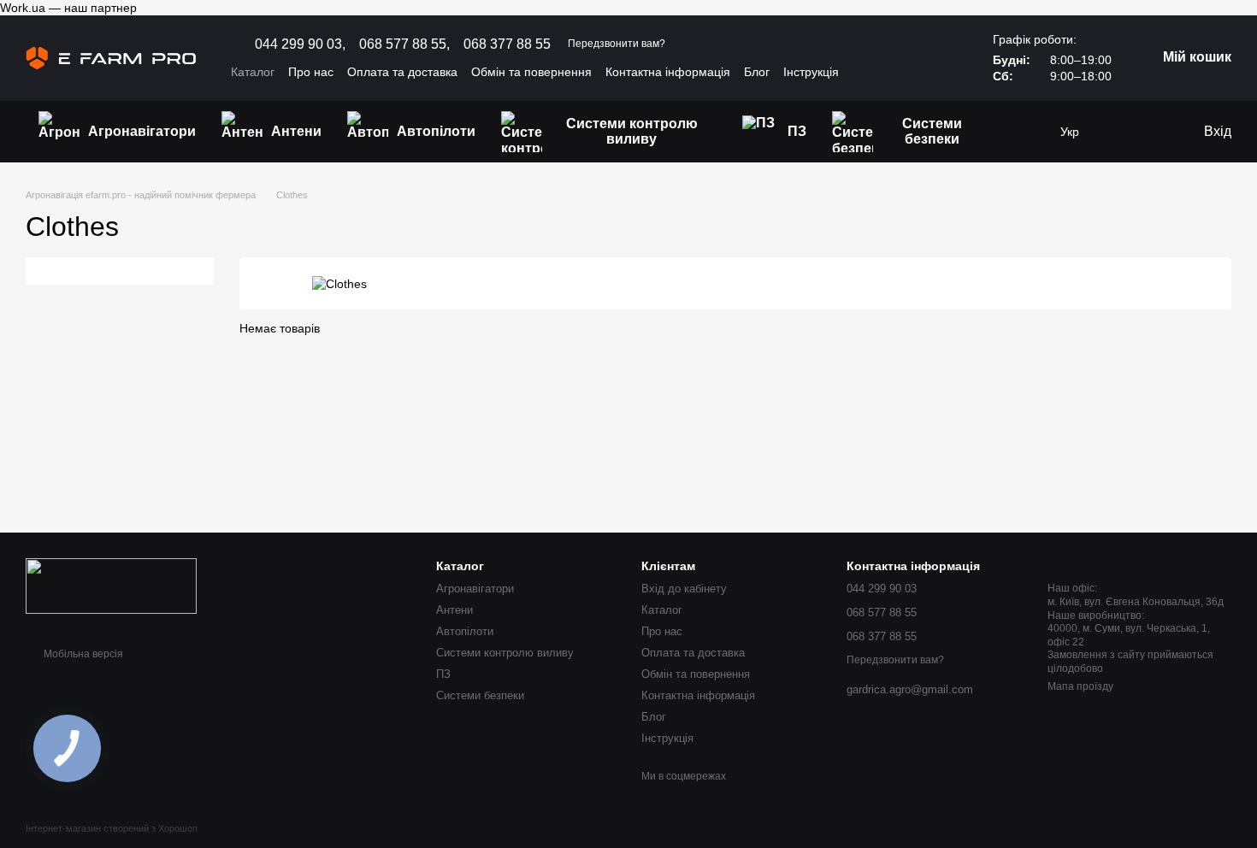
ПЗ (797, 131)
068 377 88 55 (507, 44)
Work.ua (22, 8)
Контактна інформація (667, 72)
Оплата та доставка (402, 72)
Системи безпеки (932, 131)
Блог (757, 72)
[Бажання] (1120, 131)
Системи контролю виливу (632, 131)
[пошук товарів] (1026, 131)
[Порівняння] (1154, 131)
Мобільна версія (82, 654)
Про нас (310, 72)
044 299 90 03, (300, 44)
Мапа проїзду (1080, 686)
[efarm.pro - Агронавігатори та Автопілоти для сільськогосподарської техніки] (111, 586)
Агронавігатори (142, 131)
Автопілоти (436, 131)
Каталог (252, 72)
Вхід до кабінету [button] (684, 588)
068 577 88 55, (404, 44)
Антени (296, 131)
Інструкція (811, 72)
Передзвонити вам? (616, 44)
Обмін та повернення (531, 72)
